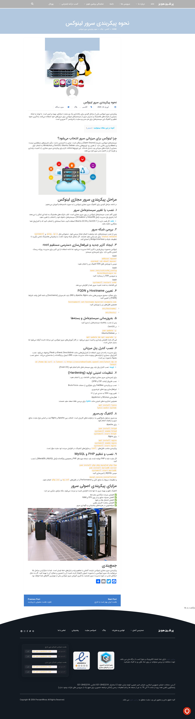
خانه (152, 4)
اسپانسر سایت (90, 630)
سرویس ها (125, 4)
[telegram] (21, 631)
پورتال (51, 4)
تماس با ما (62, 630)
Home (114, 29)
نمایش (89, 128)
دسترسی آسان (138, 630)
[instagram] (24, 631)
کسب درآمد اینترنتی (69, 4)
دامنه (112, 4)
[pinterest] (33, 631)
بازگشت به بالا (189, 607)
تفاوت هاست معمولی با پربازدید (39, 602)
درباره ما (141, 4)
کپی (28, 651)
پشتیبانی (75, 630)
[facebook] (27, 631)
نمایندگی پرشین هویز (95, 4)
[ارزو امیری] (72, 91)
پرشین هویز (171, 659)
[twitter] (30, 631)
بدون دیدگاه (59, 107)
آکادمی (107, 29)
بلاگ (101, 29)
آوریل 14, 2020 (103, 107)
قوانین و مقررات (118, 630)
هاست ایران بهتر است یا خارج (106, 602)
